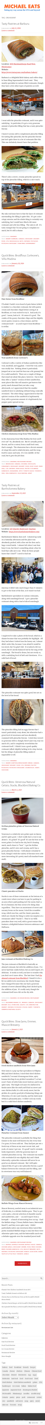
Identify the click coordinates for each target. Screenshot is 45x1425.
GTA (7, 241)
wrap (30, 473)
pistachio (34, 241)
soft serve (19, 1401)
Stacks (24, 1007)
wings (26, 1254)
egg (9, 1004)
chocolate (32, 464)
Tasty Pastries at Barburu (15, 23)
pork (23, 1397)
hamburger (6, 1386)
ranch (26, 1251)
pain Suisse (20, 468)
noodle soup (35, 1393)
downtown (22, 1375)
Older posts (22, 1263)
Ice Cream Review (23, 998)
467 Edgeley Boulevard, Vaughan (23, 529)
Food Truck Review (8, 1345)
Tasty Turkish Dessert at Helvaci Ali (14, 1293)
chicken (24, 464)
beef (10, 1367)
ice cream (16, 1386)
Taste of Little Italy (9, 1254)
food (3, 241)
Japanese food (16, 1390)
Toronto (38, 471)
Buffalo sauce (30, 1244)
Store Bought (6, 1356)
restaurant (31, 1397)
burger (32, 1367)
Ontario (27, 241)
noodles (26, 1393)
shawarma (14, 471)
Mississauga (14, 241)
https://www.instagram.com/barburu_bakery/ (19, 72)
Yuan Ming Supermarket (26, 243)
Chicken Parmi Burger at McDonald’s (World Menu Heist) (22, 1303)
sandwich (5, 471)
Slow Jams (33, 1251)
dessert (36, 239)
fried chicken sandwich (10, 1249)
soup (26, 1401)
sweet (37, 767)
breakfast (17, 1367)
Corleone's (6, 466)
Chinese (27, 1371)
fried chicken (36, 1247)
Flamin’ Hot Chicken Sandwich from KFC (16, 1290)
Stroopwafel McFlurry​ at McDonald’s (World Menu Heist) (22, 1307)
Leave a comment (8, 31)
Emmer (23, 1247)
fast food (14, 1378)
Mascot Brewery (30, 1249)
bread (30, 763)
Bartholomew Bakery (19, 763)
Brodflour (10, 464)
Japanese (5, 1390)
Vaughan (5, 770)
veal (3, 473)
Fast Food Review (8, 1342)
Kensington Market (30, 1390)
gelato (22, 1004)
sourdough (29, 767)
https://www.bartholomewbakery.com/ (24, 532)
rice (3, 1401)
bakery (8, 239)
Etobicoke (15, 1004)
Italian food (32, 1386)
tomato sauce (28, 471)
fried (36, 1378)
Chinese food (36, 1371)
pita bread (34, 468)
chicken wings (7, 1247)
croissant (29, 239)
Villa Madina (22, 473)
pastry (27, 468)
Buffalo (9, 1244)
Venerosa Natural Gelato (11, 1009)
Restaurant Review (24, 461)
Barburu (15, 239)
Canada (21, 239)
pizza (18, 1397)
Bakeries (13, 236)
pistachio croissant (9, 243)
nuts (21, 241)
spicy (21, 471)
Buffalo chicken (18, 1244)
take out (5, 1405)
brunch (25, 1002)
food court (34, 466)
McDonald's (6, 1393)
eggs (34, 1375)
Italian (23, 1386)
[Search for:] (22, 1279)
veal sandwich (11, 473)
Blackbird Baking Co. (13, 1002)
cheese (12, 1371)
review (39, 1397)
